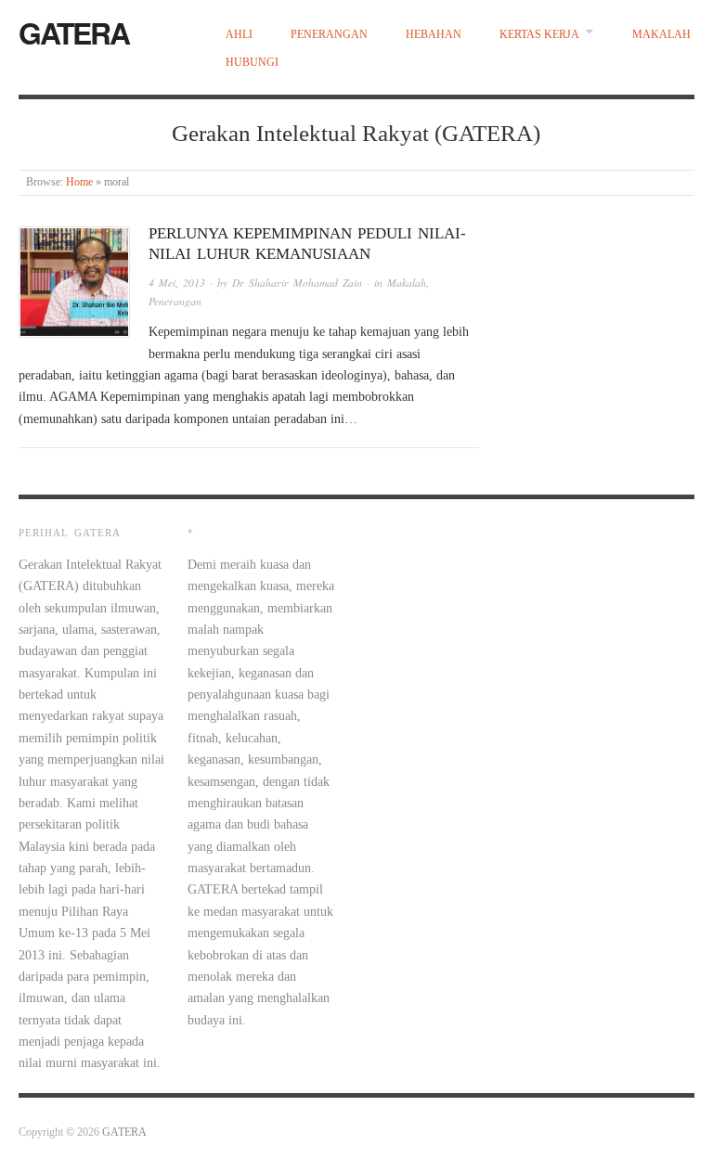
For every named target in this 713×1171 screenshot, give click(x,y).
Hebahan (433, 35)
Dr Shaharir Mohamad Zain (297, 283)
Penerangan (329, 35)
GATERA (74, 32)
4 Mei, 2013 (177, 283)
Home (79, 182)
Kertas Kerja (539, 35)
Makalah (661, 35)
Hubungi (252, 63)
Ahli (239, 35)
